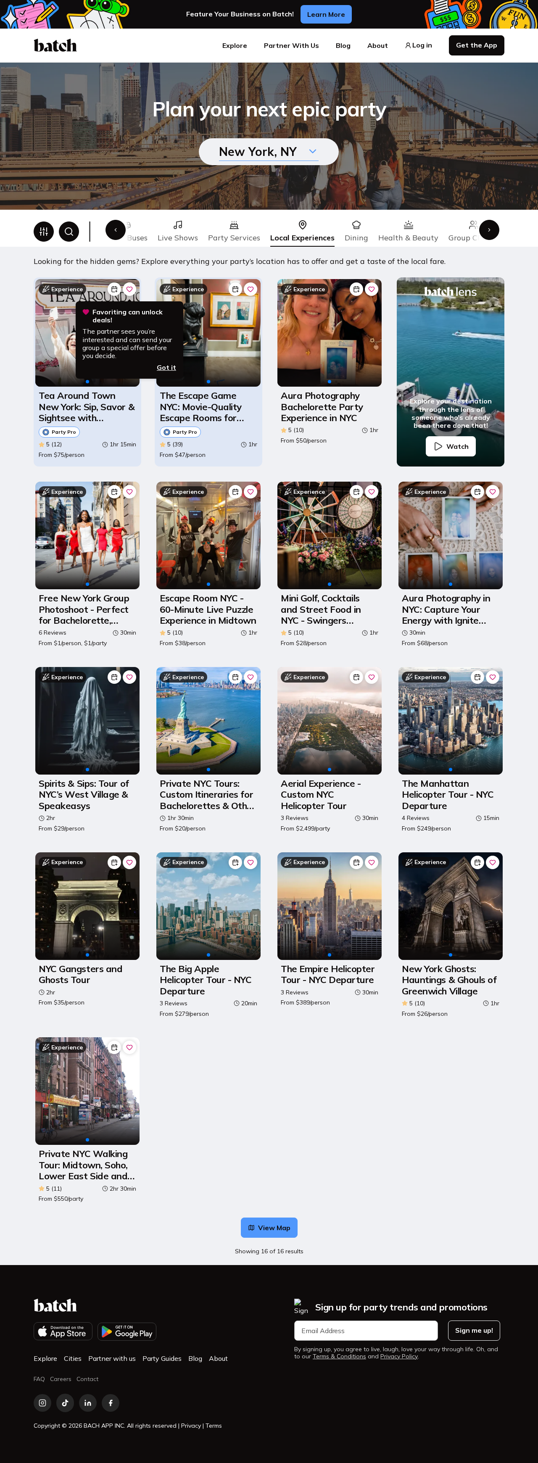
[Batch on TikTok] (65, 1403)
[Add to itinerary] (114, 289)
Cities (73, 1358)
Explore (234, 45)
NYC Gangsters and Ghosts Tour (80, 974)
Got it (166, 367)
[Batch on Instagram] (42, 1403)
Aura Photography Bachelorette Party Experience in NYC (322, 406)
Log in (422, 45)
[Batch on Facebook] (110, 1403)
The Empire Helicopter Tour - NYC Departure (328, 974)
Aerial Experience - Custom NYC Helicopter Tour (321, 794)
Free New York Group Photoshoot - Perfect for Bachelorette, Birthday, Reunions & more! (84, 609)
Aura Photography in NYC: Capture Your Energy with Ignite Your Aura (446, 609)
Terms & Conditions (339, 1356)
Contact (87, 1379)
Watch (457, 446)
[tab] (178, 231)
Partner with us (112, 1358)
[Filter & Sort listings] (44, 231)
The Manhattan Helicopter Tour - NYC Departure (448, 794)
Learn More (326, 14)
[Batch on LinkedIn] (88, 1403)
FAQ (39, 1379)
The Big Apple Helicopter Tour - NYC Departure (206, 979)
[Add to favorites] (129, 289)
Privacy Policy (399, 1356)
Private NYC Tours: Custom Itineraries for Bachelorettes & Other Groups (208, 794)
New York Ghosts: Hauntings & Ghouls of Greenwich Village (449, 979)
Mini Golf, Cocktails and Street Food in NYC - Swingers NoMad (321, 609)
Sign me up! (474, 1330)
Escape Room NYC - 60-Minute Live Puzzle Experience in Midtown (208, 609)
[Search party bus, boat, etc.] (69, 231)
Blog (343, 45)
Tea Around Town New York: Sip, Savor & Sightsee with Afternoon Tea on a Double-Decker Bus (86, 406)
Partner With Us (291, 45)
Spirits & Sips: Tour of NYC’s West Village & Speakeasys (84, 794)
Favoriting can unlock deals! (127, 316)
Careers (60, 1379)
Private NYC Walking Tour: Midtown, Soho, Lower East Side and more (83, 1164)
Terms (214, 1425)
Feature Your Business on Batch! (240, 14)
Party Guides (162, 1358)
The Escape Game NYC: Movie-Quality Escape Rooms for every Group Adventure (201, 406)
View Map (274, 1227)
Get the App (476, 45)
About (377, 45)
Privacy (191, 1425)
